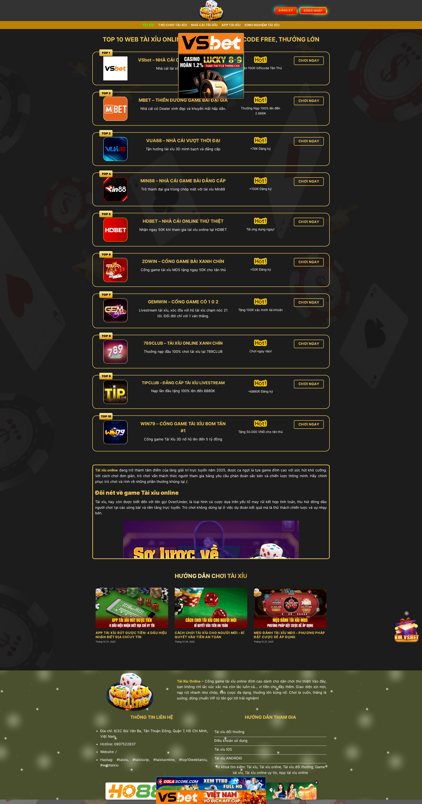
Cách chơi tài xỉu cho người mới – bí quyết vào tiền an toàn (209, 635)
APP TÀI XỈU (231, 25)
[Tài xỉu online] (211, 10)
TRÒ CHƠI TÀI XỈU (172, 25)
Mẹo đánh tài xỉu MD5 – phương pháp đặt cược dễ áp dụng (289, 635)
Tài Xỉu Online (189, 681)
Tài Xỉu (148, 25)
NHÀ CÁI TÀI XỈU (204, 25)
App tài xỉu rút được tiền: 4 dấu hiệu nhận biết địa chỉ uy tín (131, 635)
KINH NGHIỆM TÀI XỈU (262, 25)
